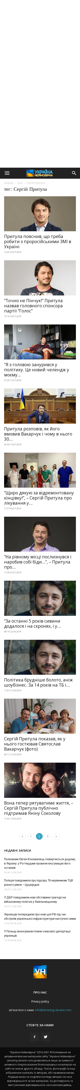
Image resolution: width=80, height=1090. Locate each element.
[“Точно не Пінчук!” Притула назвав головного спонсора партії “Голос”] (40, 277)
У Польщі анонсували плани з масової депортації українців (37, 933)
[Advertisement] (40, 42)
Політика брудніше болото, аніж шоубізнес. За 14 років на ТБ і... (38, 682)
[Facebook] (34, 1037)
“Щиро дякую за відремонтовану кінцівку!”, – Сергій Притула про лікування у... (39, 498)
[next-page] (56, 836)
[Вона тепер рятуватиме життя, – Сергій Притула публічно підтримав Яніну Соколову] (40, 780)
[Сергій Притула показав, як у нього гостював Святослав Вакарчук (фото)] (40, 716)
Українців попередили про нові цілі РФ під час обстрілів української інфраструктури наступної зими (40, 916)
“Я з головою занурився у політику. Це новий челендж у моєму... (36, 370)
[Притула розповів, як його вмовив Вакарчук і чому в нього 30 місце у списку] (40, 405)
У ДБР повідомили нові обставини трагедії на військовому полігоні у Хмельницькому (35, 899)
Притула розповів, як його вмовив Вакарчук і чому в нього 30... (38, 434)
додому (8, 183)
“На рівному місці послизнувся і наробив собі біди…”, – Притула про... (37, 562)
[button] (7, 173)
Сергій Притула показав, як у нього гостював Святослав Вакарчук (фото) (34, 744)
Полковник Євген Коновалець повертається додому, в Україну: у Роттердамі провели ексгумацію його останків (40, 863)
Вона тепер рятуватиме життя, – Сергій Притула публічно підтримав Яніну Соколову (38, 808)
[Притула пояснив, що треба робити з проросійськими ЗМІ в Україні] (40, 213)
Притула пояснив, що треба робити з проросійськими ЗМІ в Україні (37, 241)
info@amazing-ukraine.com (53, 1010)
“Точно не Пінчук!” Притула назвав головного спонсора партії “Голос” (33, 306)
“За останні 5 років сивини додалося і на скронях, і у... (32, 623)
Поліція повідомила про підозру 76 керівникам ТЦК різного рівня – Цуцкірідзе (38, 882)
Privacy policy (40, 1001)
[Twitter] (45, 1037)
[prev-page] (22, 836)
